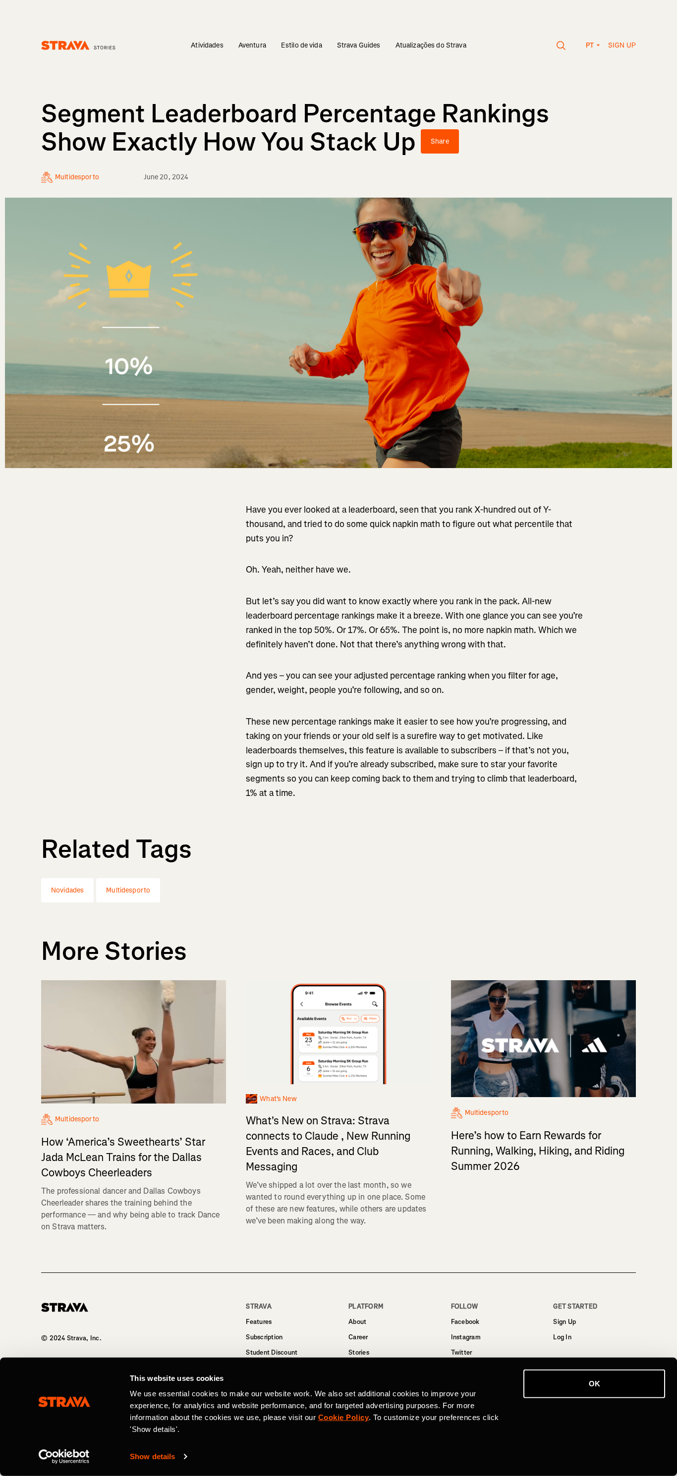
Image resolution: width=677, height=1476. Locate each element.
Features (259, 1322)
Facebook (465, 1322)
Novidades (67, 890)
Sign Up (564, 1322)
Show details (152, 1456)
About (357, 1322)
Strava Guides (359, 45)
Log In (562, 1337)
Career (358, 1337)
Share (440, 141)
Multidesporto (128, 890)
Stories (358, 1352)
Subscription (264, 1337)
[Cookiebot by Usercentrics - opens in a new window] (64, 1456)
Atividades (207, 45)
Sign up (622, 45)
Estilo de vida (301, 45)
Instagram (466, 1337)
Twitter (461, 1352)
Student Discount (271, 1352)
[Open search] (561, 45)
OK (594, 1383)
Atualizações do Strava (430, 45)
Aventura (252, 45)
